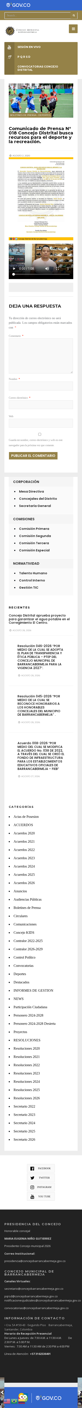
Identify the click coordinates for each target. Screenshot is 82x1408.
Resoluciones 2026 (27, 1098)
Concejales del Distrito (38, 498)
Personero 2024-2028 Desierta (35, 1023)
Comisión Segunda (35, 536)
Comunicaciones (25, 924)
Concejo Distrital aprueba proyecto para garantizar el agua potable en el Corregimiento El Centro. (39, 619)
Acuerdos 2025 (24, 874)
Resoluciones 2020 (27, 1048)
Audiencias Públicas (28, 899)
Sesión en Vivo (29, 47)
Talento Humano (33, 573)
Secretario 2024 (24, 1123)
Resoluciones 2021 (27, 1057)
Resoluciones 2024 (27, 1081)
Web (11, 416)
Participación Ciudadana (30, 1007)
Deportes (44, 115)
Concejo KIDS (24, 932)
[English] (7, 1401)
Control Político (24, 957)
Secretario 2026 (24, 1139)
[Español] (22, 1401)
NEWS (19, 999)
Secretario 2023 (24, 1115)
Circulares (21, 916)
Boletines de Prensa (23, 115)
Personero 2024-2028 (28, 1015)
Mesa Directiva (31, 491)
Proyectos (20, 1032)
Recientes (19, 607)
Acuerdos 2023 (24, 858)
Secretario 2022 (24, 1106)
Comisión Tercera (34, 543)
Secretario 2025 (24, 1131)
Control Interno (32, 580)
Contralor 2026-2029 (28, 949)
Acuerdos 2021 (24, 841)
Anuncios (20, 891)
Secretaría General (35, 506)
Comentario (16, 335)
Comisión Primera (34, 529)
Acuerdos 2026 (24, 883)
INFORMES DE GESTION (33, 990)
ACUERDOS (23, 825)
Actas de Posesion (26, 816)
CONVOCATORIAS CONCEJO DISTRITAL (37, 68)
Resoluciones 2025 (27, 1090)
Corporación (26, 481)
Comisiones (24, 519)
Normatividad (26, 563)
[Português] (14, 1401)
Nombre (14, 379)
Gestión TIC (28, 587)
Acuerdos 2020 (24, 833)
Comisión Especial (34, 550)
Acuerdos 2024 (24, 866)
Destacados (21, 982)
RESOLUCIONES (27, 1040)
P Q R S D (23, 56)
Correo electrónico (19, 397)
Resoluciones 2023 (27, 1073)
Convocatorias (23, 965)
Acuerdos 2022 (24, 850)
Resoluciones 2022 (27, 1065)
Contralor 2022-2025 (28, 941)
